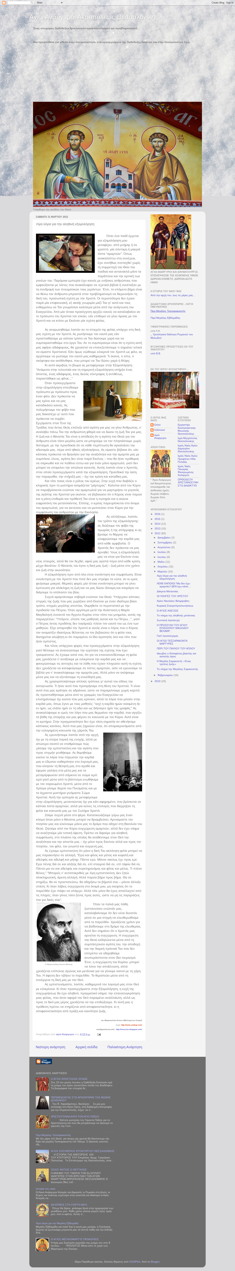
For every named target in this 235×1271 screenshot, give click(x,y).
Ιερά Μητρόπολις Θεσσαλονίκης (187, 440)
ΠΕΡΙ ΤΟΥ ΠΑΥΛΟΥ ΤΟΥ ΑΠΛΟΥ (176, 648)
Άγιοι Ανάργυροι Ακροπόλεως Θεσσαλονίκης (93, 17)
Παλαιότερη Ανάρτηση (124, 1047)
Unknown (159, 430)
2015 (158, 519)
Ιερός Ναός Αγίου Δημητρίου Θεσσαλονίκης (188, 448)
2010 (158, 681)
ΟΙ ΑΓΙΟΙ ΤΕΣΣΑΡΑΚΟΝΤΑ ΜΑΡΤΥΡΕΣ (172, 642)
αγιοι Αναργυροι (160, 436)
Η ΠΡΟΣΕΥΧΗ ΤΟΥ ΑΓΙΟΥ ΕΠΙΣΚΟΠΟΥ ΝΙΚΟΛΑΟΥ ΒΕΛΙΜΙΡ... (173, 628)
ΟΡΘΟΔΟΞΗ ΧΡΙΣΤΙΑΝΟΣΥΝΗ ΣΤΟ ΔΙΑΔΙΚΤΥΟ (188, 482)
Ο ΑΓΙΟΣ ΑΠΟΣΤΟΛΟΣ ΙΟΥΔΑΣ (69, 1079)
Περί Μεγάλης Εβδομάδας (165, 318)
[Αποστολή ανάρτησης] (99, 1034)
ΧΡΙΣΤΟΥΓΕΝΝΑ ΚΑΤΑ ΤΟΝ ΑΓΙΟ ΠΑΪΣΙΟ (75, 1116)
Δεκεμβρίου (164, 537)
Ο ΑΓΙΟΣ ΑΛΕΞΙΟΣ (167, 610)
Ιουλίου (162, 552)
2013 (158, 528)
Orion (157, 424)
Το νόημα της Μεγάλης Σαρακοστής (177, 669)
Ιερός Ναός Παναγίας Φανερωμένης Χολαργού (186, 471)
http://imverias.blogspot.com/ (129, 1029)
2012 (158, 533)
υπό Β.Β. (156, 353)
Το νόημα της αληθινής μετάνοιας (176, 615)
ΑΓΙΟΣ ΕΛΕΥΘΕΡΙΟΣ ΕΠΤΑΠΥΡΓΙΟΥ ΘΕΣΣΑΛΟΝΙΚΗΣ (82, 1151)
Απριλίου (163, 566)
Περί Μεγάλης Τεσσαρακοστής (53, 1135)
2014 (158, 523)
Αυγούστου (164, 547)
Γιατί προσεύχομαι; (167, 635)
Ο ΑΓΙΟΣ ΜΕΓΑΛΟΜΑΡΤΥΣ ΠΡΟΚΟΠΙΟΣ (75, 1239)
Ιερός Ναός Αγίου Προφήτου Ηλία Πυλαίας (188, 458)
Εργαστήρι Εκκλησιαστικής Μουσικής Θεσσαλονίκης (187, 429)
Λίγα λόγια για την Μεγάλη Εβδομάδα (57, 1223)
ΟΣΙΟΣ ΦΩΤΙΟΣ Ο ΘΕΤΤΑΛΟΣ (69, 1169)
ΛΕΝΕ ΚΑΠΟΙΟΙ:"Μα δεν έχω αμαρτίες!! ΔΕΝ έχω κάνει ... (174, 585)
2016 (158, 514)
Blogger (155, 1261)
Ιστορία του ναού (45, 1188)
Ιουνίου (162, 557)
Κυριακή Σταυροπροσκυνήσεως (175, 605)
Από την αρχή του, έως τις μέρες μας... (173, 295)
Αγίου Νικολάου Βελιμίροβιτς (173, 601)
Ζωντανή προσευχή (168, 620)
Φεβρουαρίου (166, 675)
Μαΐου (161, 561)
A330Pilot (134, 1261)
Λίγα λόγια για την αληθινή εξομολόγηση (172, 577)
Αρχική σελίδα (86, 1047)
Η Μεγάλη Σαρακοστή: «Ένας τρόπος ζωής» (174, 663)
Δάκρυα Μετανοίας (167, 591)
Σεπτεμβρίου (165, 542)
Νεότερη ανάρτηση (50, 1047)
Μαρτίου (163, 571)
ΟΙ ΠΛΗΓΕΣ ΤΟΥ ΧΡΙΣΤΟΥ (172, 596)
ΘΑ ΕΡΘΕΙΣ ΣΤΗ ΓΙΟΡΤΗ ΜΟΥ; (69, 1204)
